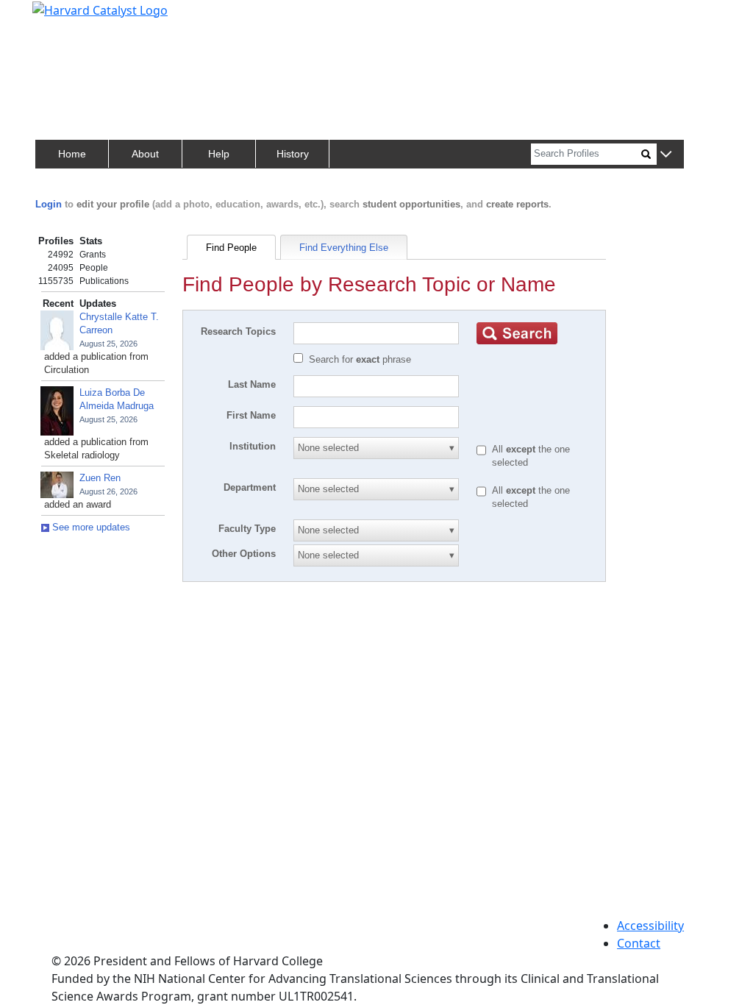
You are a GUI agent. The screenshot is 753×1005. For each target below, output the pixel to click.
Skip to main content (61, 17)
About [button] (145, 154)
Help (218, 154)
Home (72, 154)
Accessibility (650, 925)
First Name (251, 415)
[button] (666, 154)
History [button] (292, 154)
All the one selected (531, 456)
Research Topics (238, 331)
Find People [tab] (231, 247)
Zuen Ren (100, 477)
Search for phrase (360, 359)
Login (48, 204)
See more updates (89, 527)
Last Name (252, 384)
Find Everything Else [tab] (343, 247)
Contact (638, 943)
